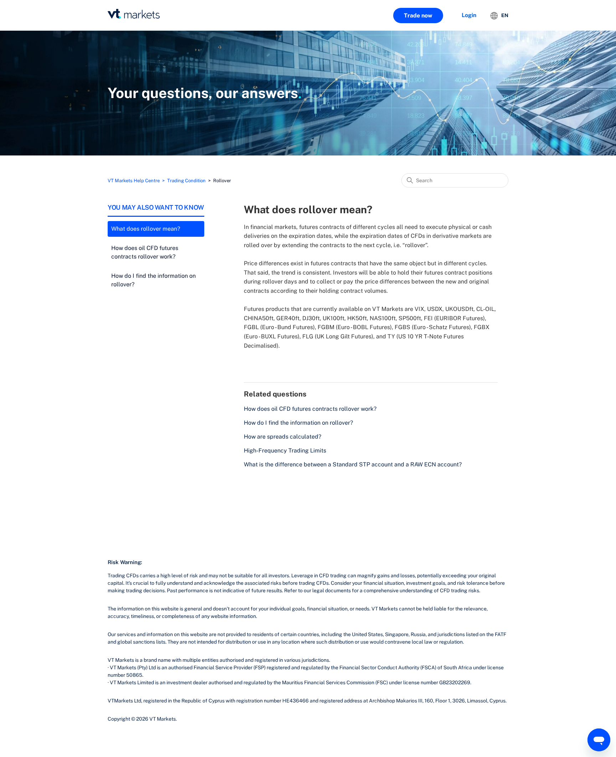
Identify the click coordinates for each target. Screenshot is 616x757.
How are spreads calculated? (282, 436)
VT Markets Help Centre (134, 180)
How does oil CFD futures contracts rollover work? (144, 252)
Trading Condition (186, 180)
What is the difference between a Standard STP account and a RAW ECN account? (353, 464)
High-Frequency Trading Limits (285, 450)
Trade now (418, 15)
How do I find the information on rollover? (153, 280)
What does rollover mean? (145, 228)
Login (469, 15)
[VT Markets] (134, 14)
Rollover (222, 180)
